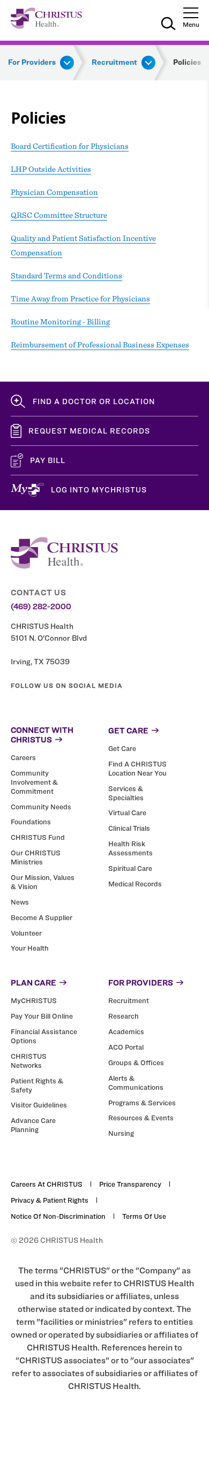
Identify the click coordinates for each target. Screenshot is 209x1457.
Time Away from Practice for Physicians (80, 298)
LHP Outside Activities (51, 169)
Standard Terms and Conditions (66, 275)
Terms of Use (144, 1216)
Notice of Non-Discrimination (58, 1216)
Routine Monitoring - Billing (60, 322)
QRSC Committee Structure (59, 215)
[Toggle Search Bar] (168, 25)
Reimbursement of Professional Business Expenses (100, 345)
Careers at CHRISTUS (47, 1184)
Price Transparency (130, 1184)
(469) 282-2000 (41, 606)
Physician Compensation (54, 192)
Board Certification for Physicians (70, 146)
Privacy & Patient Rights (49, 1200)
